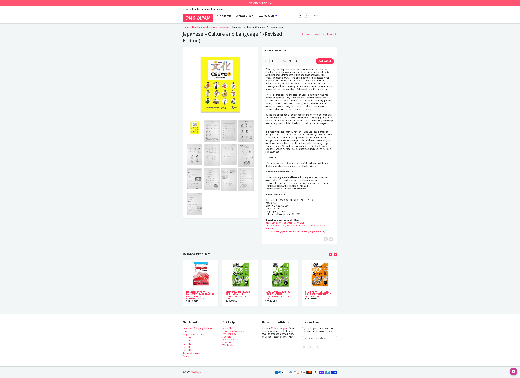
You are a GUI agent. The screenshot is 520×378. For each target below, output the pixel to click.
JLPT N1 (187, 349)
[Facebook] (310, 346)
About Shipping (230, 339)
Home (186, 26)
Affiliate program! (279, 328)
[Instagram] (316, 346)
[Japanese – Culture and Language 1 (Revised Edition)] (220, 84)
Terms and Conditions (233, 331)
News (185, 331)
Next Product (328, 34)
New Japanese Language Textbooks (210, 26)
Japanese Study (244, 15)
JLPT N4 (187, 340)
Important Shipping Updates (197, 328)
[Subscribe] (334, 338)
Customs (226, 342)
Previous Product (311, 34)
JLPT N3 (187, 343)
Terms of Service (191, 352)
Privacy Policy (229, 333)
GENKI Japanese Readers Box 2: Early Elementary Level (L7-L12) (318, 294)
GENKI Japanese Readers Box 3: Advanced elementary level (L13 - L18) (277, 295)
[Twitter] (304, 346)
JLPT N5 (187, 337)
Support (226, 336)
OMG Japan (196, 372)
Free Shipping (255, 2)
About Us (227, 328)
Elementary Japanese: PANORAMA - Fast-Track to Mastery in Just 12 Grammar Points (200, 295)
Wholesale (227, 345)
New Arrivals (224, 15)
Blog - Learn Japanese (194, 334)
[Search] (335, 16)
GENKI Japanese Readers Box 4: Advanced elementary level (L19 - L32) (238, 295)
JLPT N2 (187, 346)
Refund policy (189, 356)
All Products (266, 15)
